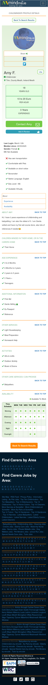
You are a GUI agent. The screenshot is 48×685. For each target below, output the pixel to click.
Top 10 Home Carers (21, 504)
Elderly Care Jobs (22, 526)
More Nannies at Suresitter (13, 507)
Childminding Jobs (25, 524)
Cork (4, 609)
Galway (42, 609)
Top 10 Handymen (22, 512)
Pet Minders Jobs (21, 531)
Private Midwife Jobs (26, 529)
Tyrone (17, 617)
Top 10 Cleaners (38, 504)
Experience (8, 201)
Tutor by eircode (18, 651)
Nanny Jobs (12, 529)
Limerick (34, 612)
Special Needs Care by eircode (22, 649)
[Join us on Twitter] (21, 679)
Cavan (36, 607)
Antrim (17, 607)
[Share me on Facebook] (24, 58)
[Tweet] (24, 64)
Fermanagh (34, 609)
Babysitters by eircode (28, 641)
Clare (42, 607)
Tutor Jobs (28, 534)
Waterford (25, 617)
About (5, 196)
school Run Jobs (36, 531)
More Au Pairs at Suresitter (22, 509)
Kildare (9, 612)
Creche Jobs (8, 526)
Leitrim (28, 612)
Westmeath (34, 617)
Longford (42, 612)
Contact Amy (24, 124)
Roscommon (37, 615)
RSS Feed (15, 497)
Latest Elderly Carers (36, 517)
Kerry (4, 612)
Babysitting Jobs (9, 524)
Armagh (24, 607)
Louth (4, 615)
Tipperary (10, 617)
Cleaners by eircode (24, 646)
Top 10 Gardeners (38, 512)
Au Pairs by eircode (31, 644)
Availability (8, 206)
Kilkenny (16, 612)
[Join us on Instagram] (33, 679)
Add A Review (24, 131)
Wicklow (5, 620)
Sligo (4, 617)
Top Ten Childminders (29, 499)
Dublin (26, 609)
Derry (8, 609)
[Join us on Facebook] (15, 679)
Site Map (5, 497)
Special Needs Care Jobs (12, 534)
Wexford (42, 617)
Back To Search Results (24, 20)
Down (21, 609)
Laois (22, 612)
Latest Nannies (20, 517)
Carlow (30, 607)
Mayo (9, 615)
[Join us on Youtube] (27, 679)
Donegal (14, 609)
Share (23, 53)
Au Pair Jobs (14, 499)
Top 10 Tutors (7, 512)
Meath (14, 615)
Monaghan (22, 615)
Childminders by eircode (12, 644)
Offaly (29, 615)
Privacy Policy (26, 497)
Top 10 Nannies (9, 514)
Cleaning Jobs (40, 524)
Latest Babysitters (24, 514)
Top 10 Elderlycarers (24, 502)
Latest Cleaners (8, 519)
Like (40, 72)
